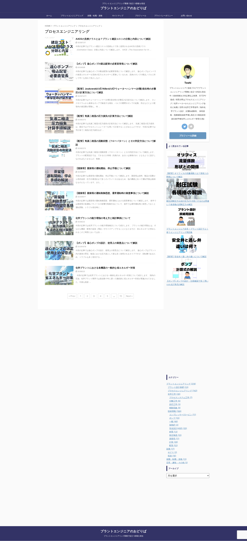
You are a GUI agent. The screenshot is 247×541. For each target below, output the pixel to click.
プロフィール (140, 15)
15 (121, 296)
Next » (129, 296)
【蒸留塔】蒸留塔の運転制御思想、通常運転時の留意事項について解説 (112, 193)
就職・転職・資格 (94, 15)
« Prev (72, 296)
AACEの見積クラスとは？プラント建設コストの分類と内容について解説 (113, 38)
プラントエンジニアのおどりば (123, 8)
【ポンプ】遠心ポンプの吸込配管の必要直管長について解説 (106, 63)
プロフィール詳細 (187, 135)
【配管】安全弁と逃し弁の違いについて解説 (186, 256)
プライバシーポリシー (163, 15)
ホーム (49, 15)
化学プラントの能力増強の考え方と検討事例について (103, 218)
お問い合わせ (186, 15)
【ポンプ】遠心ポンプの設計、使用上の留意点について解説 (106, 242)
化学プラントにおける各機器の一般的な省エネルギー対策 (105, 267)
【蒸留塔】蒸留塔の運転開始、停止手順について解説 (103, 168)
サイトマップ (117, 15)
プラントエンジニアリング (72, 15)
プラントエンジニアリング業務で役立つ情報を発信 (123, 536)
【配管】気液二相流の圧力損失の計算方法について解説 (104, 116)
